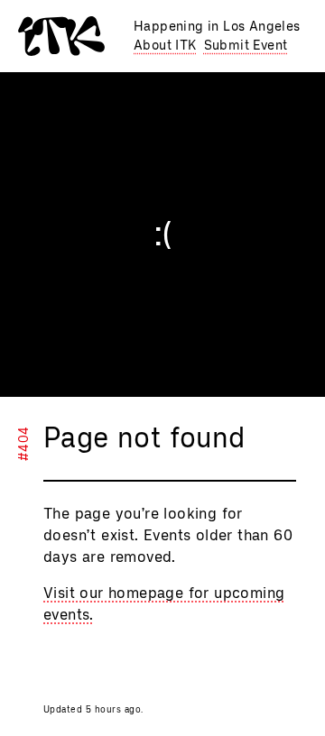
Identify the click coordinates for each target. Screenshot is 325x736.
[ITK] (61, 36)
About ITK (165, 45)
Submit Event (246, 45)
